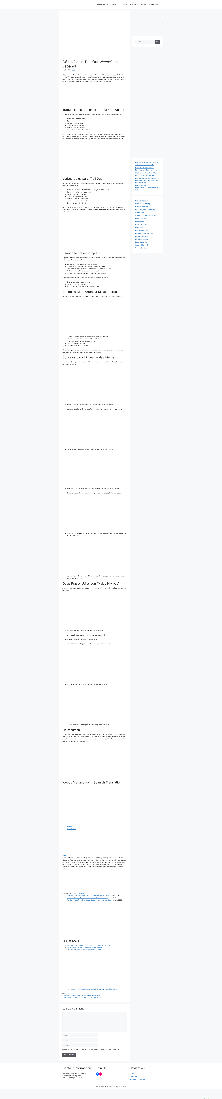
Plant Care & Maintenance (71, 993)
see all (81, 893)
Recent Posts (71, 829)
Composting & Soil (141, 201)
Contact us (142, 4)
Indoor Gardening (141, 224)
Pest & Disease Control (143, 230)
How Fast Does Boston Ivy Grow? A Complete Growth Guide (88, 895)
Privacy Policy (153, 4)
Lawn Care (139, 227)
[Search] (157, 42)
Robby (64, 856)
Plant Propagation (141, 239)
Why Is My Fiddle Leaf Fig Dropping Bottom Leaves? (85, 947)
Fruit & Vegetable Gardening (145, 209)
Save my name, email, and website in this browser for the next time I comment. (92, 1049)
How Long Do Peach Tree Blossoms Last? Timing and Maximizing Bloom (92, 989)
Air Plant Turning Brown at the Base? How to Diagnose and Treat (89, 945)
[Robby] (73, 853)
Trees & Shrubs (140, 248)
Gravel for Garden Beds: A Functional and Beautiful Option (87, 898)
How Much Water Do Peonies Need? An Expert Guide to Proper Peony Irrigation (147, 180)
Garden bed (114, 4)
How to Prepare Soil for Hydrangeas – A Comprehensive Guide (146, 188)
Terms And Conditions (137, 1079)
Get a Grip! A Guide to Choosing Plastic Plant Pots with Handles (83, 997)
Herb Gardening (140, 218)
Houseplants (139, 221)
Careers (124, 4)
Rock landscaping (102, 4)
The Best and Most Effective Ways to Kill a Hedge (84, 950)
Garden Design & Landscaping (145, 215)
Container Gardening (142, 204)
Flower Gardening (141, 207)
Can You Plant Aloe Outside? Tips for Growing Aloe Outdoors (82, 995)
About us (133, 4)
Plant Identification (141, 236)
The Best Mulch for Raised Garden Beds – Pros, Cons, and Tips (89, 900)
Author (69, 827)
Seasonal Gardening (142, 245)
